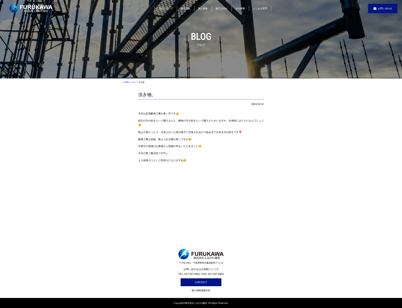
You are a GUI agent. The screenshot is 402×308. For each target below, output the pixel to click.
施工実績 (185, 8)
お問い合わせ (385, 8)
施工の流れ (222, 8)
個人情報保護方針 (201, 290)
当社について (166, 8)
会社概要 (240, 8)
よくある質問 (260, 8)
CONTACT (201, 282)
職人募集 (203, 8)
